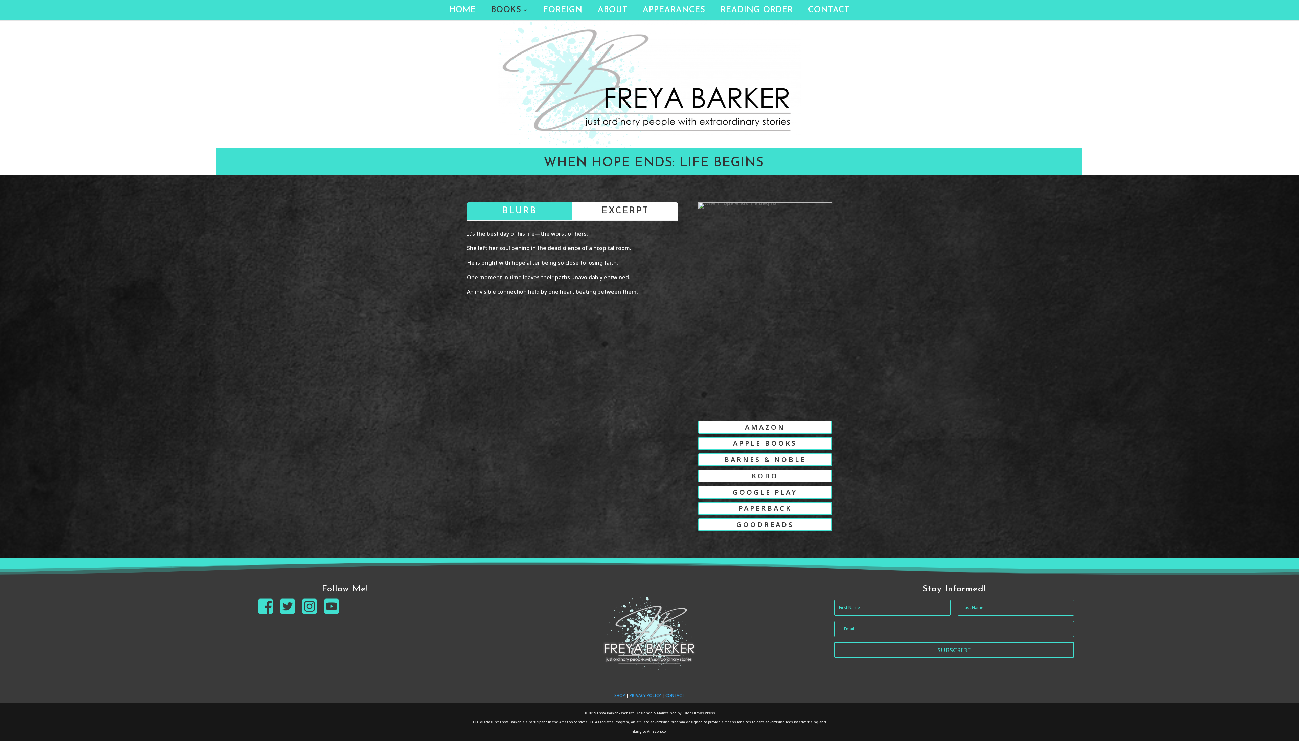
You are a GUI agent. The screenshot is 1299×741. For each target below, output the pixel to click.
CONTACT (828, 11)
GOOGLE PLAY (765, 492)
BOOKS (506, 11)
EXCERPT (625, 211)
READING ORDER (757, 11)
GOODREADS (765, 524)
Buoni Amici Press (698, 713)
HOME (462, 11)
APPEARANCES (674, 11)
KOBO (765, 475)
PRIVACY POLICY (645, 695)
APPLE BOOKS (765, 443)
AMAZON (765, 427)
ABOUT (613, 11)
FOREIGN (563, 11)
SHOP (619, 695)
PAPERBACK (765, 508)
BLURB (519, 211)
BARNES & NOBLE (765, 459)
